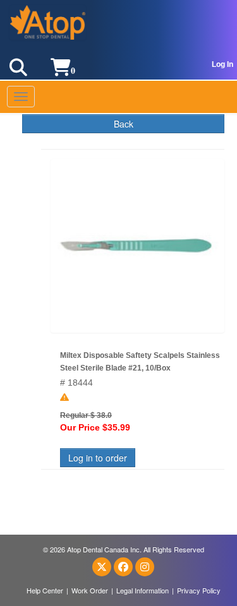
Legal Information (142, 590)
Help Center (45, 590)
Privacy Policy (199, 590)
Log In (222, 64)
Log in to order (97, 457)
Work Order (89, 590)
